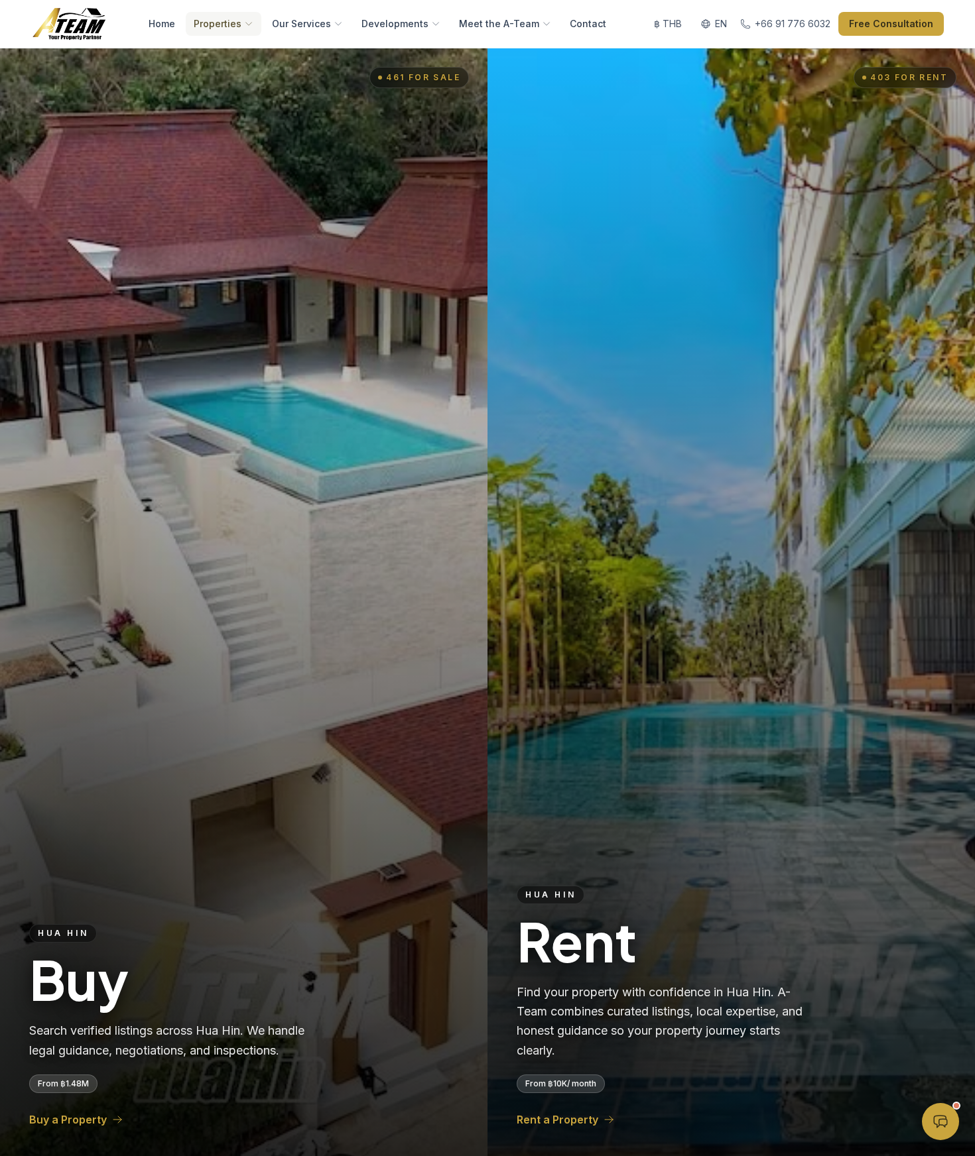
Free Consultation (891, 23)
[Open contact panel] (940, 1121)
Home (162, 23)
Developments (394, 23)
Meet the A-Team (499, 23)
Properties (217, 23)
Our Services (301, 23)
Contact (588, 23)
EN (721, 23)
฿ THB (668, 23)
